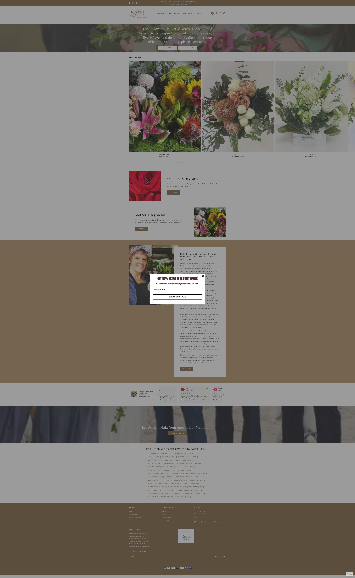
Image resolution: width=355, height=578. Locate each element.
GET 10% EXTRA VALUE (177, 297)
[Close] (203, 276)
